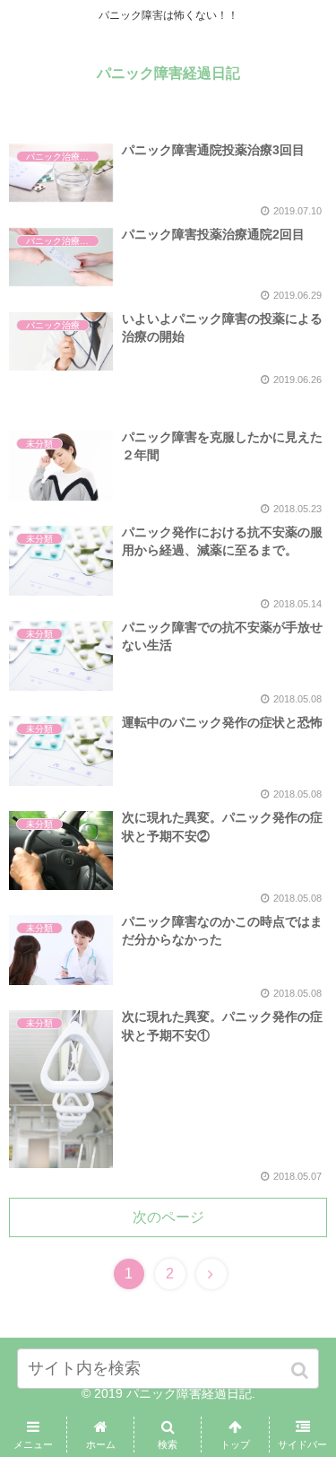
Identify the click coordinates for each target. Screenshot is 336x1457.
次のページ (168, 1217)
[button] (301, 1370)
